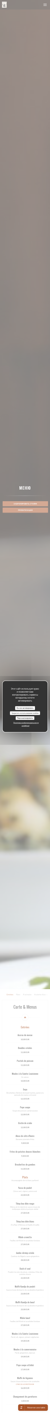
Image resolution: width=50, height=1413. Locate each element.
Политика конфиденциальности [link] (26, 723)
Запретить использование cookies (25, 713)
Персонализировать (25, 718)
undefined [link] (25, 726)
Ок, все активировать (25, 708)
